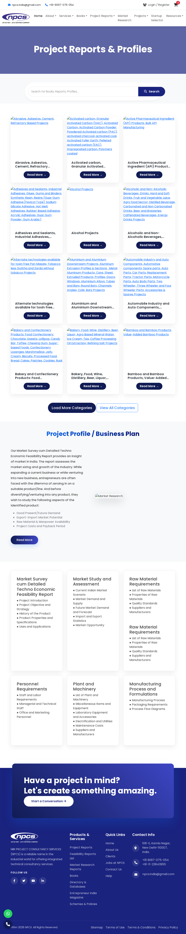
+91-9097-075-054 (61, 5)
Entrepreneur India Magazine (83, 895)
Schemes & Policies (83, 904)
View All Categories (117, 407)
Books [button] (80, 16)
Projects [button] (140, 16)
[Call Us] (8, 924)
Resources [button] (173, 16)
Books (74, 876)
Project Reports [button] (101, 16)
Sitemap (97, 927)
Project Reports (81, 847)
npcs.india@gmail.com (26, 5)
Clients (110, 856)
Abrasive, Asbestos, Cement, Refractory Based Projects (31, 164)
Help (109, 876)
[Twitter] (23, 880)
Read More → (36, 175)
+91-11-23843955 (154, 864)
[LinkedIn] (42, 880)
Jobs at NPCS (115, 863)
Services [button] (65, 16)
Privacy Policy (168, 927)
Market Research (124, 18)
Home (38, 16)
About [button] (49, 16)
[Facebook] (14, 880)
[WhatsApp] (8, 913)
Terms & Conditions (141, 927)
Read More (24, 540)
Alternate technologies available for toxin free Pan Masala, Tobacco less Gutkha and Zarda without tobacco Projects (36, 305)
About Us (112, 850)
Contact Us (114, 869)
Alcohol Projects (84, 233)
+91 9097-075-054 (155, 860)
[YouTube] (33, 880)
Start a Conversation (47, 801)
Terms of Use (115, 927)
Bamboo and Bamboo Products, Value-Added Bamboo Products (147, 376)
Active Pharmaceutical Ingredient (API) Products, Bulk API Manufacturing (149, 164)
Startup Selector (157, 18)
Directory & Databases (78, 884)
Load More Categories (72, 407)
